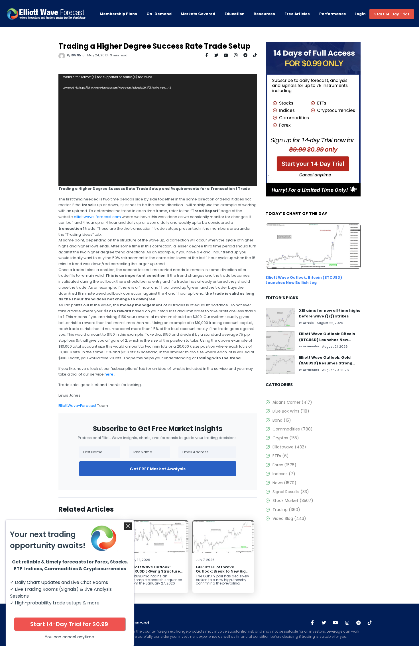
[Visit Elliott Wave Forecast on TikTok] (369, 623)
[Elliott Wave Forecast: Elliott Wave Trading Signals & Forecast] (46, 14)
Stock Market (292, 500)
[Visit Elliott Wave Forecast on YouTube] (335, 623)
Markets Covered (198, 14)
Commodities (292, 429)
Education (235, 14)
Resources (264, 14)
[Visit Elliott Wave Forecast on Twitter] (324, 623)
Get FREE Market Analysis (158, 469)
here (109, 374)
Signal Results (290, 492)
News (284, 483)
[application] (157, 130)
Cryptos (285, 438)
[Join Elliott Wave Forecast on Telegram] (358, 623)
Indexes (283, 474)
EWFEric (77, 55)
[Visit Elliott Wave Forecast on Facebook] (312, 623)
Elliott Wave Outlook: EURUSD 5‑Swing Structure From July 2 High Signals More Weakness (155, 573)
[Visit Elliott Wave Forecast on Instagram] (347, 623)
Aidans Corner (292, 402)
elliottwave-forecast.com (97, 216)
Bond (281, 420)
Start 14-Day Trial (391, 14)
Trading (286, 509)
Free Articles (297, 14)
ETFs (280, 456)
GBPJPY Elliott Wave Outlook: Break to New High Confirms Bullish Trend (222, 571)
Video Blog (289, 518)
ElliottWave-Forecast (77, 405)
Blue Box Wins (290, 411)
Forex (284, 465)
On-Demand (159, 14)
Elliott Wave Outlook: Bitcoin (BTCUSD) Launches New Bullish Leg (304, 280)
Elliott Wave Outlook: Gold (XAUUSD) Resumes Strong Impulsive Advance (325, 363)
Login (360, 14)
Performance (332, 14)
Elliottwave (289, 447)
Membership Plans (118, 14)
